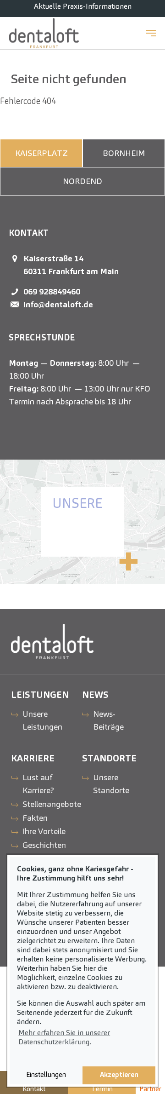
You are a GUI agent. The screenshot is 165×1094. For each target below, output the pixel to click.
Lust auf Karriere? (38, 783)
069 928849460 (51, 291)
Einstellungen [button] (46, 1075)
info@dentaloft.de (58, 304)
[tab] (41, 153)
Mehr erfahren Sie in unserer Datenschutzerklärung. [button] (64, 1037)
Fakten (35, 817)
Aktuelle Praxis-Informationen (83, 6)
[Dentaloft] (44, 33)
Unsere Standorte (111, 783)
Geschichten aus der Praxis (47, 851)
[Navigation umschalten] (151, 33)
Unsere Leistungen (42, 720)
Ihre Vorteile (44, 831)
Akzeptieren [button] (119, 1075)
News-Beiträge (108, 720)
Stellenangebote (51, 804)
